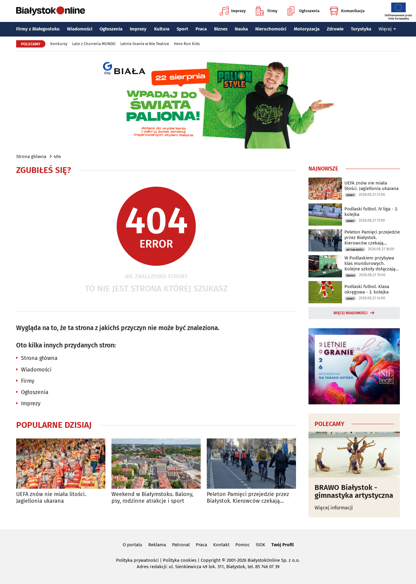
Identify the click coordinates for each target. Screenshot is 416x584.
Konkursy (58, 44)
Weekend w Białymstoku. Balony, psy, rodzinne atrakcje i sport (152, 497)
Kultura (161, 29)
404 (57, 156)
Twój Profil (282, 544)
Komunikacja (353, 11)
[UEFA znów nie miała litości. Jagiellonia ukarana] (60, 463)
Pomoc (242, 544)
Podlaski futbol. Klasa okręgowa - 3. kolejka (366, 289)
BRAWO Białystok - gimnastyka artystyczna (354, 492)
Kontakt (221, 544)
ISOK (260, 544)
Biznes (220, 29)
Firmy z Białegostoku (38, 29)
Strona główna (31, 156)
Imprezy (238, 11)
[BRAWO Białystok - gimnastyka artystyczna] (354, 454)
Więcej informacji (334, 508)
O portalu (132, 544)
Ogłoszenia (309, 11)
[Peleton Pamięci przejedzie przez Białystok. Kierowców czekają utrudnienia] (251, 463)
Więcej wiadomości (350, 313)
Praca (201, 29)
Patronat (181, 544)
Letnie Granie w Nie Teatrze (144, 44)
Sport (182, 29)
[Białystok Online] (50, 11)
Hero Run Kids (187, 44)
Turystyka (361, 29)
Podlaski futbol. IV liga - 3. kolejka (371, 211)
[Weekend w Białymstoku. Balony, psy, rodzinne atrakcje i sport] (156, 463)
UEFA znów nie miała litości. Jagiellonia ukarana (51, 497)
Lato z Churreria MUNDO (93, 44)
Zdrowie (335, 29)
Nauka (241, 29)
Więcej (385, 29)
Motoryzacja (306, 29)
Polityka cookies (179, 560)
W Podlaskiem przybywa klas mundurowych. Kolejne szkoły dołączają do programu (369, 263)
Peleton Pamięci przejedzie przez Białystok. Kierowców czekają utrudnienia (248, 497)
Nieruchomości (270, 29)
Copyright (210, 560)
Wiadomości (79, 29)
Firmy (272, 11)
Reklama (157, 544)
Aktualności (355, 249)
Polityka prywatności (137, 560)
